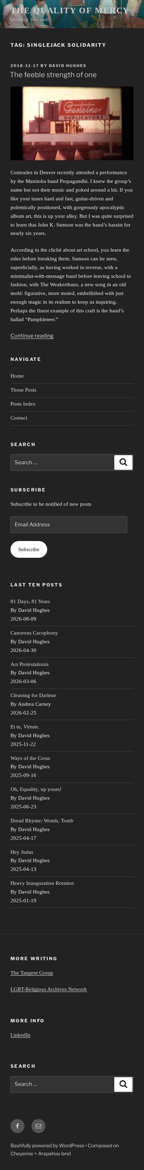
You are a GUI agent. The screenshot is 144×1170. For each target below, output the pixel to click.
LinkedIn (20, 1035)
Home (17, 376)
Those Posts (23, 390)
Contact (18, 418)
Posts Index (23, 404)
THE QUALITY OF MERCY (69, 10)
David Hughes (68, 65)
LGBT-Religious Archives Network (48, 989)
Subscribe (28, 549)
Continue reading (31, 336)
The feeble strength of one (53, 75)
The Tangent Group (31, 973)
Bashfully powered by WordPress (47, 1145)
